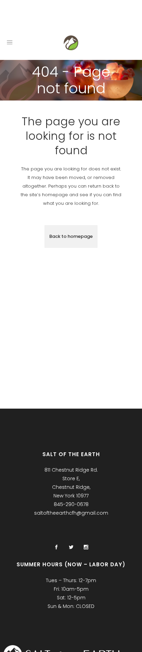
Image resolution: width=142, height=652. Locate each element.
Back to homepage (71, 236)
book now (18, 17)
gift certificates (59, 17)
